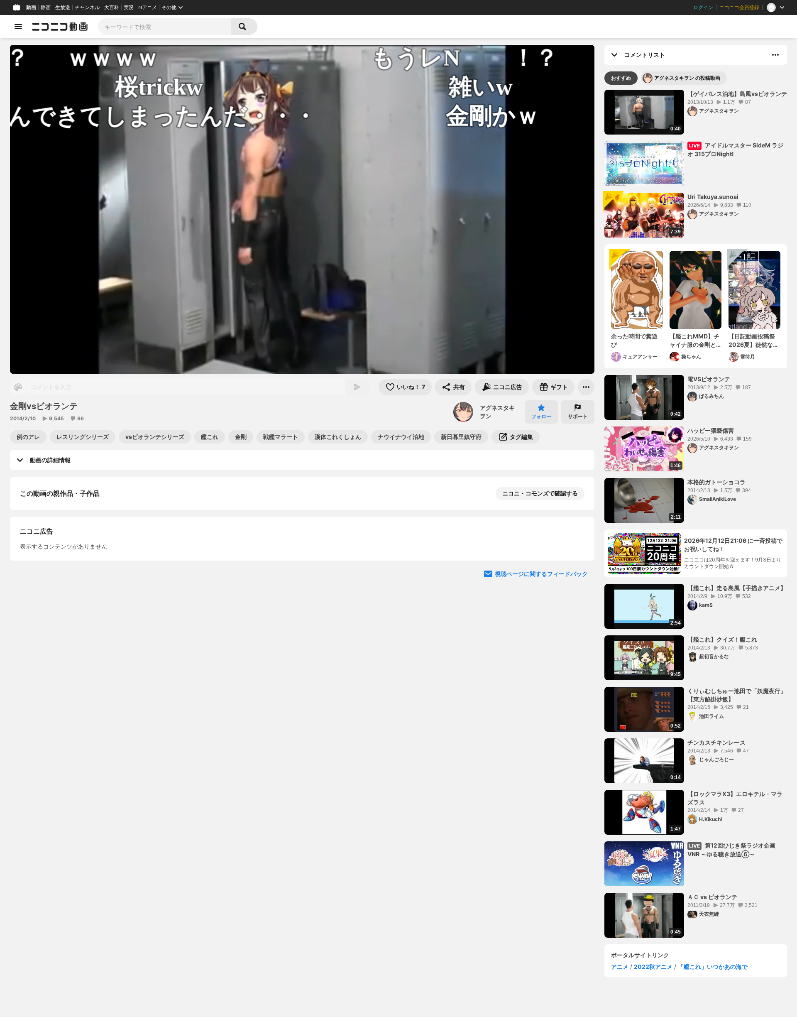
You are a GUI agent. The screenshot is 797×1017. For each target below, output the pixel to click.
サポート (578, 416)
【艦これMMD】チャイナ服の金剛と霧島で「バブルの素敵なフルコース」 (694, 340)
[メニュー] (586, 387)
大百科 (111, 7)
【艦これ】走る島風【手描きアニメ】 (736, 587)
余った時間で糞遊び (634, 340)
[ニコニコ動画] (60, 26)
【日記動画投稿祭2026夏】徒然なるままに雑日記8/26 (754, 340)
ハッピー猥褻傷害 (710, 430)
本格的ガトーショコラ (716, 481)
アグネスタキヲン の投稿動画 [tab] (687, 78)
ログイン (703, 7)
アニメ (619, 966)
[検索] (244, 26)
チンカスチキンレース (716, 742)
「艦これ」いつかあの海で (713, 966)
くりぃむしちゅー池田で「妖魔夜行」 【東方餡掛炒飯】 (736, 695)
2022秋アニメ (653, 966)
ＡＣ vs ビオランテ (712, 896)
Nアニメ (147, 7)
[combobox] (164, 26)
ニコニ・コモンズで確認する (540, 493)
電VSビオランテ (708, 378)
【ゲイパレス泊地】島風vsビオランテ (737, 93)
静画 (46, 7)
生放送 (62, 7)
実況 (129, 7)
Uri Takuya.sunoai (712, 196)
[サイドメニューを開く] (18, 26)
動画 (31, 7)
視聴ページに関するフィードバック (541, 573)
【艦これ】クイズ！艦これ (722, 639)
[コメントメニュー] (775, 55)
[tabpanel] (695, 514)
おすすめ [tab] (621, 78)
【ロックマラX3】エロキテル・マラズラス (734, 798)
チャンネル (87, 7)
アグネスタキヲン (497, 411)
